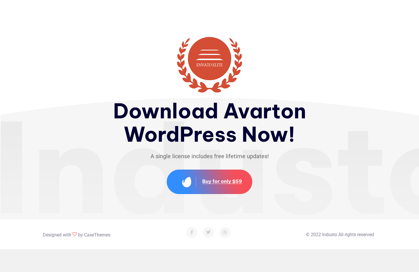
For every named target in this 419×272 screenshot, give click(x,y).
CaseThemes (97, 235)
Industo (329, 234)
